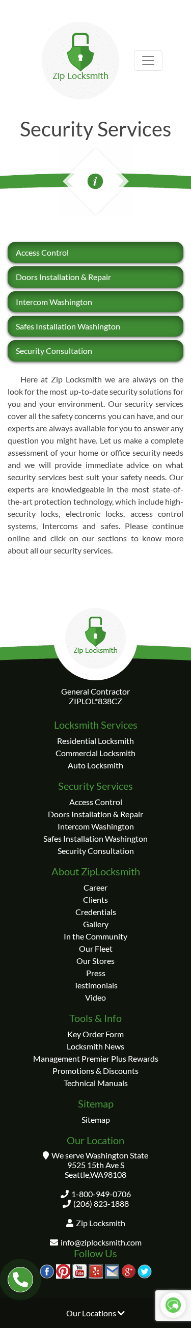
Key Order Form (95, 1034)
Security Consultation (54, 350)
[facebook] (47, 1270)
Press (95, 973)
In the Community (95, 936)
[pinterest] (63, 1270)
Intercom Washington (54, 302)
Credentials (95, 912)
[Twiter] (145, 1270)
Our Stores (95, 960)
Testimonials (96, 985)
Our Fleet (96, 948)
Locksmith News (95, 1046)
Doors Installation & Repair (63, 277)
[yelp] (96, 1270)
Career (95, 887)
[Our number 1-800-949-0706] (20, 1279)
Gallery (95, 924)
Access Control (42, 252)
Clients (95, 899)
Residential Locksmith (95, 740)
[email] (112, 1270)
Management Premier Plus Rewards (95, 1058)
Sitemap (95, 1119)
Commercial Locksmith (95, 753)
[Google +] (128, 1270)
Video (95, 997)
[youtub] (79, 1270)
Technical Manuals (96, 1083)
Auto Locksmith (95, 765)
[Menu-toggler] (148, 60)
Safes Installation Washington (68, 326)
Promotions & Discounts (95, 1070)
